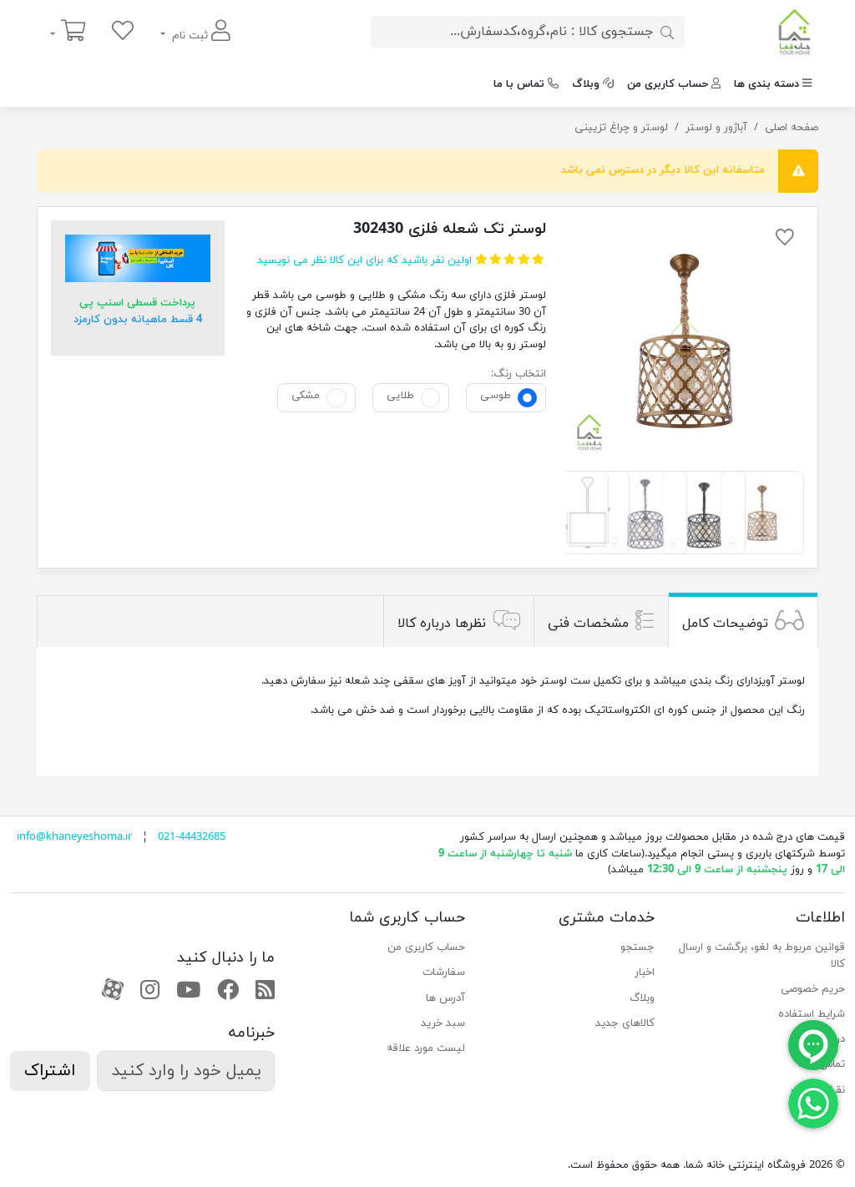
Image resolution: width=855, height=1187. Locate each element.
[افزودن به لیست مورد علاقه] (785, 240)
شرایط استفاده (811, 1014)
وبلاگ (586, 84)
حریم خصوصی (813, 989)
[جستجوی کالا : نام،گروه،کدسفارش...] (667, 32)
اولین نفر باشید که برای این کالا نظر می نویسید (364, 260)
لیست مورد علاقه (426, 1048)
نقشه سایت (818, 1090)
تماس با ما (518, 84)
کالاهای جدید (625, 1023)
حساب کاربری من (667, 84)
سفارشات (443, 972)
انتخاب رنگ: (518, 373)
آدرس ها (445, 998)
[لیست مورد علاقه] (123, 32)
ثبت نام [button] (190, 35)
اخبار (645, 972)
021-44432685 (191, 837)
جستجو (637, 947)
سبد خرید (443, 1023)
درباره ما (827, 1039)
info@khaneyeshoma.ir (74, 837)
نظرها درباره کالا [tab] (441, 623)
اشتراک (50, 1071)
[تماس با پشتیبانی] (813, 1102)
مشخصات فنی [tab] (588, 623)
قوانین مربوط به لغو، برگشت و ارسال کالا (762, 956)
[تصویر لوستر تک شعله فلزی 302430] (685, 339)
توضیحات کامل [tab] (725, 623)
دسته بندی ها (766, 84)
